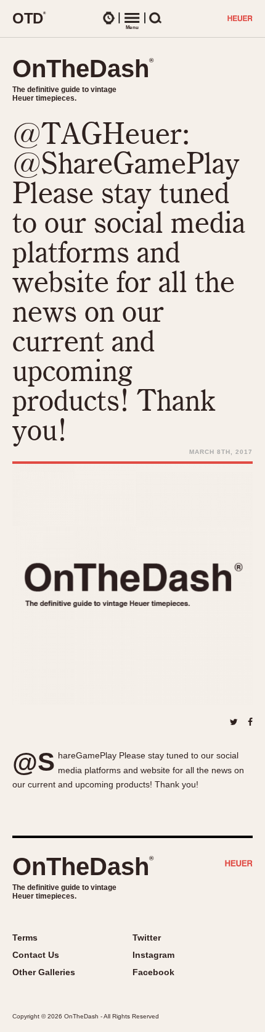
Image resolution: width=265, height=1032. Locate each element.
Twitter (146, 937)
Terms (25, 937)
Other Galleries (43, 972)
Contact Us (35, 955)
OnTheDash (82, 68)
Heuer (239, 865)
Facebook (153, 972)
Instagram (153, 955)
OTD (29, 18)
